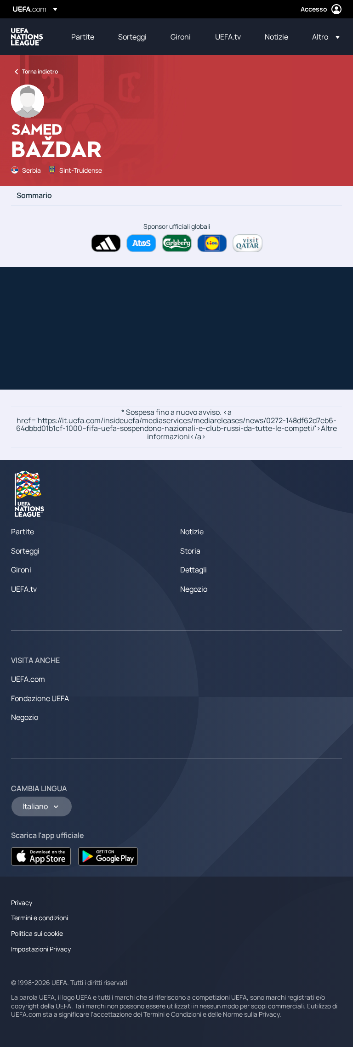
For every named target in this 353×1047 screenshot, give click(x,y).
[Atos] (141, 243)
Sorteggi (25, 551)
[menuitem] (83, 36)
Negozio (193, 589)
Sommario (34, 196)
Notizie (192, 531)
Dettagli (193, 570)
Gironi (21, 570)
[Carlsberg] (177, 243)
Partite (22, 531)
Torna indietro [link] (40, 71)
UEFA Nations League (27, 36)
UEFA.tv (24, 589)
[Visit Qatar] (247, 243)
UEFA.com (28, 679)
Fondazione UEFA (40, 698)
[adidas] (106, 243)
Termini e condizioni (39, 917)
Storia (190, 551)
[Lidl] (212, 243)
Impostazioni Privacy (41, 949)
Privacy (21, 902)
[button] (323, 36)
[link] (82, 36)
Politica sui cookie (37, 933)
